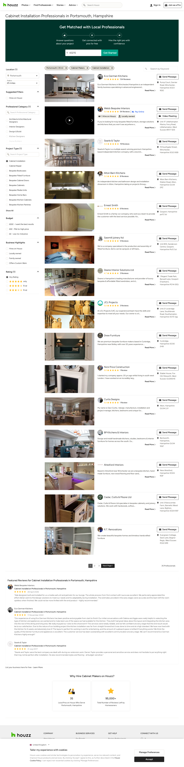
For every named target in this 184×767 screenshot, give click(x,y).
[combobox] (102, 5)
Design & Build (15, 131)
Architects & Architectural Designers (20, 120)
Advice (72, 5)
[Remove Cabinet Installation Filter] (112, 68)
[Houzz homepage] (10, 5)
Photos (25, 5)
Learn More (38, 667)
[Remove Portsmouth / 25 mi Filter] (66, 68)
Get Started (110, 52)
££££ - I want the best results (21, 224)
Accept (149, 759)
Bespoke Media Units (18, 190)
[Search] (84, 5)
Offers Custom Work (18, 263)
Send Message (169, 76)
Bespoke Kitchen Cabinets (20, 200)
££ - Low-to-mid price (18, 234)
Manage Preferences (149, 752)
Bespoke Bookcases (17, 171)
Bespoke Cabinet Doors (19, 180)
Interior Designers (16, 127)
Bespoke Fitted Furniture (19, 175)
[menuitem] (26, 5)
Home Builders (15, 141)
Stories (60, 5)
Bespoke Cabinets (17, 185)
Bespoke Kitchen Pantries (20, 205)
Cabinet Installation (17, 161)
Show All (9, 211)
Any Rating (13, 277)
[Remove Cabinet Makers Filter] (87, 68)
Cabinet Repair (15, 166)
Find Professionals (42, 5)
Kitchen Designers (17, 136)
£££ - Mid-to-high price (19, 229)
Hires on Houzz (15, 98)
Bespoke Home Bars (18, 195)
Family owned (15, 258)
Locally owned (15, 253)
